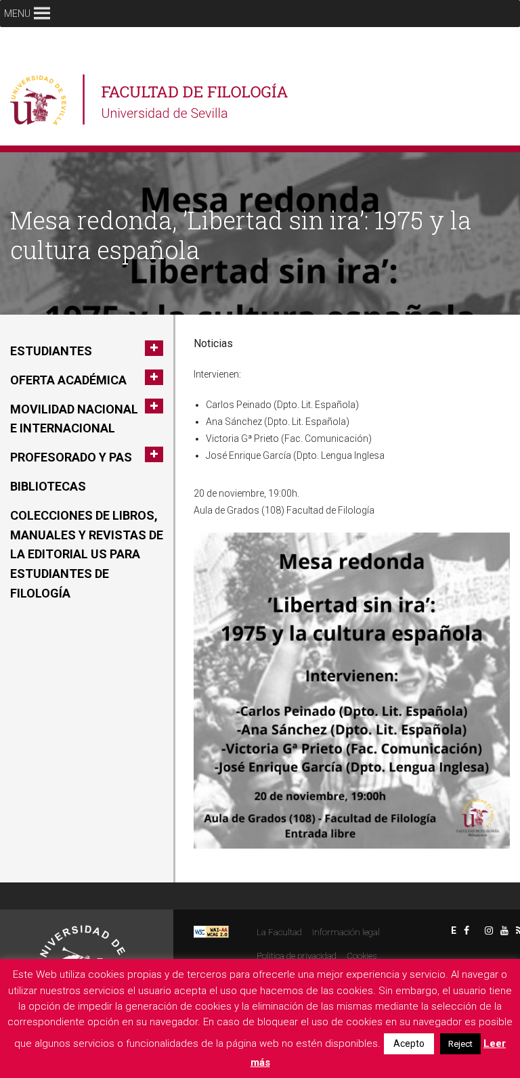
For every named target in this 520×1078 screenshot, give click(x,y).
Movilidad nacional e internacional (74, 419)
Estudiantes (51, 351)
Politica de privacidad (297, 956)
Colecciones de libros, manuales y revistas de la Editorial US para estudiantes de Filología (86, 554)
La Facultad (279, 932)
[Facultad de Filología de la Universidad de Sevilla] (150, 99)
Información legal (346, 932)
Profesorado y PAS (71, 457)
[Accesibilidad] (211, 930)
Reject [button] (460, 1044)
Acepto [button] (409, 1043)
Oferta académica (68, 380)
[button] (17, 13)
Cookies (361, 956)
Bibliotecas (48, 486)
